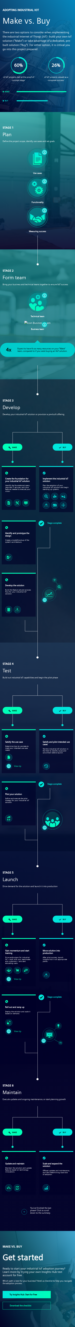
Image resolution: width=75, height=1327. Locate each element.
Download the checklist (20, 1305)
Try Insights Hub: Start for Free (23, 1294)
